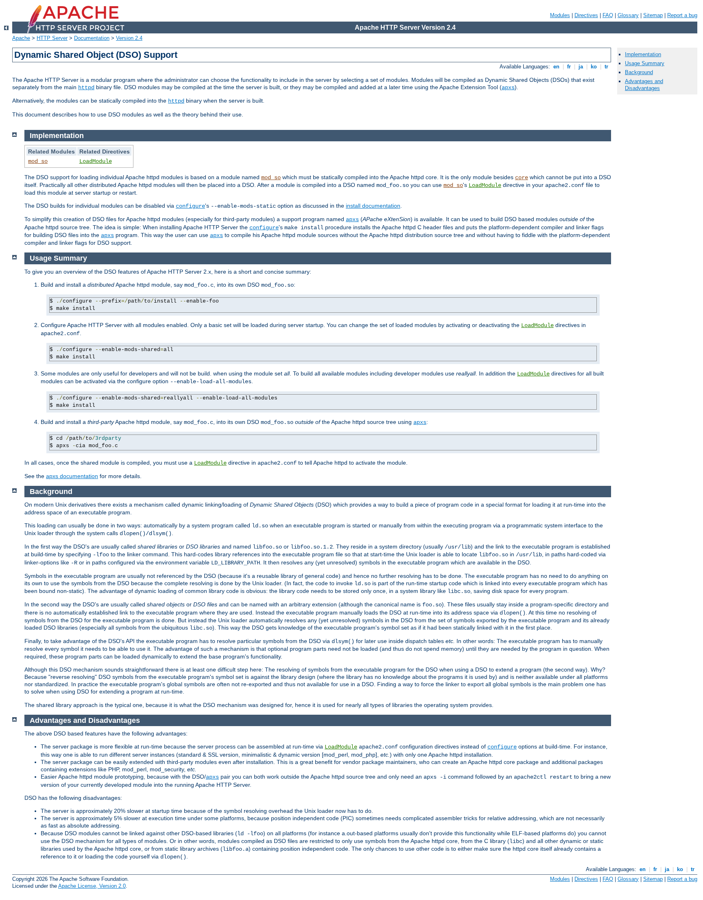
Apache (21, 38)
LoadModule (95, 161)
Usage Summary (644, 63)
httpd (86, 87)
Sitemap (653, 15)
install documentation (373, 205)
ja (581, 67)
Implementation (643, 54)
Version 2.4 (129, 38)
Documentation (91, 38)
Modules (560, 15)
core (521, 177)
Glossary (628, 15)
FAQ (608, 15)
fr (568, 67)
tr (606, 67)
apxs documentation (72, 476)
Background (639, 72)
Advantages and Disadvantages (644, 84)
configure (190, 206)
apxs (508, 87)
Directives (586, 15)
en (556, 67)
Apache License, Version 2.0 (92, 886)
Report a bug (682, 15)
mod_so (38, 161)
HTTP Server (52, 38)
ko (593, 67)
